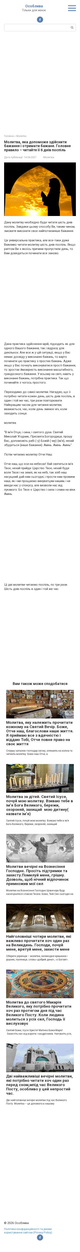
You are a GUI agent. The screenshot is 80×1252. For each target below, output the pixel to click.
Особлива (34, 6)
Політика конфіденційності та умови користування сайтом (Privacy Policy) (28, 1230)
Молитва (48, 157)
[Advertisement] (40, 82)
